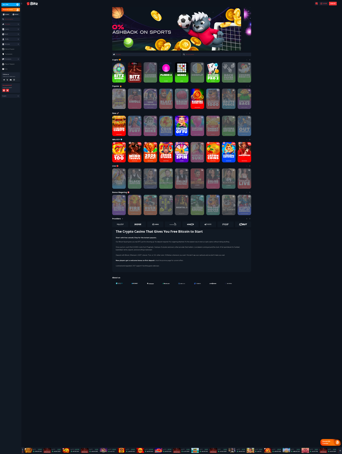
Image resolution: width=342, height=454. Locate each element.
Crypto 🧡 (116, 60)
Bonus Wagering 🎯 (121, 192)
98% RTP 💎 (117, 139)
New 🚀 (115, 113)
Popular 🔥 (117, 86)
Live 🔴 (115, 166)
